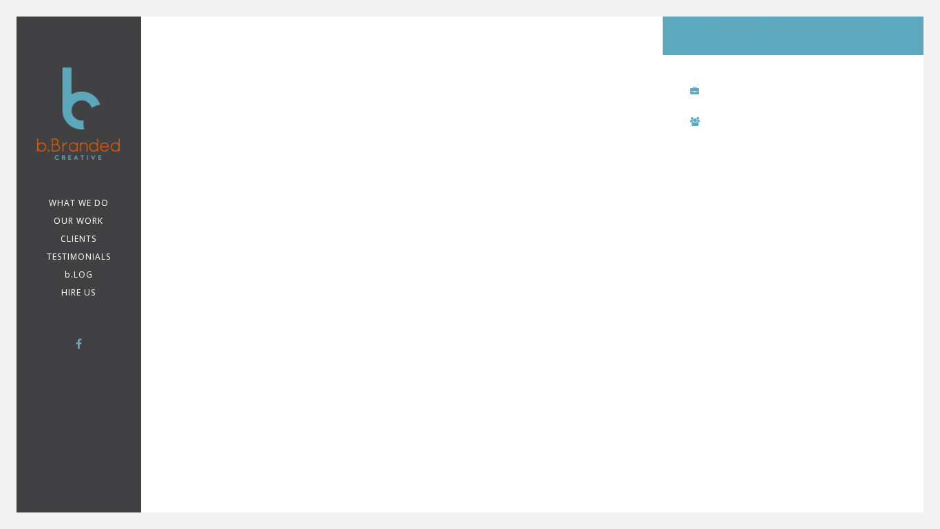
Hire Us (78, 292)
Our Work (78, 221)
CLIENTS (78, 239)
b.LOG (79, 274)
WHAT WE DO (79, 203)
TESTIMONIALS (79, 256)
